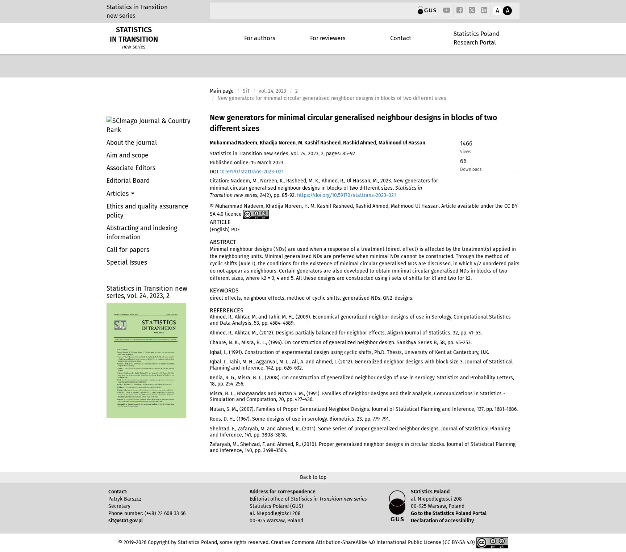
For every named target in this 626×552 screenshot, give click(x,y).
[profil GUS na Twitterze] (472, 11)
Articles (119, 194)
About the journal (132, 143)
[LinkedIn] (484, 10)
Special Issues (127, 262)
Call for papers (128, 250)
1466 (466, 143)
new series (121, 15)
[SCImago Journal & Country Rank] (155, 125)
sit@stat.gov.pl (125, 521)
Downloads (471, 169)
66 (463, 161)
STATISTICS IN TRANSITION (134, 34)
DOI (247, 172)
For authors (259, 38)
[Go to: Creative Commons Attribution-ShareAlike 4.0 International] (256, 214)
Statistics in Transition (137, 6)
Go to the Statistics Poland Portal (449, 513)
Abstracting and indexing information (142, 232)
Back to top (313, 477)
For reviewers (328, 38)
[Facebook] (460, 10)
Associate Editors (131, 168)
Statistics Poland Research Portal (477, 38)
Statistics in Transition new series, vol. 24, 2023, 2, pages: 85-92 (282, 154)
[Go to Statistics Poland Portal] (427, 10)
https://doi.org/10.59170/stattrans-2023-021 (346, 195)
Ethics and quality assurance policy (147, 211)
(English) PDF (225, 230)
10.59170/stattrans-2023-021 (252, 172)
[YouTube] (446, 10)
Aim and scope (128, 155)
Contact (400, 38)
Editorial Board (128, 181)
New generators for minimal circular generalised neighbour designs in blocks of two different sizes (353, 123)
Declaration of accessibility (442, 521)
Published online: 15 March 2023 (246, 163)
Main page (222, 91)
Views (465, 151)
